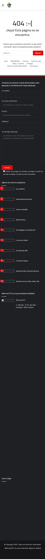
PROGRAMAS (15, 61)
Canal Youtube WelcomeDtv (17, 66)
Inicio (6, 61)
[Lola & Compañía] (8, 212)
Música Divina (20, 219)
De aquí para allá (21, 250)
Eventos (26, 61)
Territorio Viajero (22, 260)
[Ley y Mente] (8, 192)
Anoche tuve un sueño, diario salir (27, 281)
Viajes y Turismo (18, 63)
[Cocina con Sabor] (8, 243)
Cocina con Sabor (22, 240)
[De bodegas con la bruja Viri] (8, 233)
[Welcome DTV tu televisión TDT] (9, 5)
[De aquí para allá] (8, 253)
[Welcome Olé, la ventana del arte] (8, 274)
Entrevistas (34, 66)
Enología (30, 63)
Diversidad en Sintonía (24, 199)
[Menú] (3, 6)
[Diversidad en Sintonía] (8, 202)
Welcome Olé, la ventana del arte (27, 271)
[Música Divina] (8, 223)
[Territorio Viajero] (8, 264)
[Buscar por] (42, 6)
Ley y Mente (20, 188)
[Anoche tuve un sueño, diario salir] (8, 284)
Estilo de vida (36, 61)
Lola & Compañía (22, 209)
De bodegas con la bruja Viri (25, 229)
